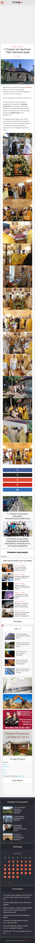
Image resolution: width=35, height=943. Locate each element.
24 (17, 873)
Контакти (27, 940)
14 (5, 869)
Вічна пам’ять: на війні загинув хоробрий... (21, 653)
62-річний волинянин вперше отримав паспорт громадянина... (22, 614)
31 (17, 877)
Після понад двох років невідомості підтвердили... (22, 662)
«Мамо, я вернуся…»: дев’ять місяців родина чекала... (22, 586)
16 (13, 869)
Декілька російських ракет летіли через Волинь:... (23, 670)
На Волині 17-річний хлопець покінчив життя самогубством (21, 605)
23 (13, 873)
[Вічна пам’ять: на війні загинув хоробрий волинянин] (10, 654)
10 (17, 865)
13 (30, 865)
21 (5, 873)
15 (9, 869)
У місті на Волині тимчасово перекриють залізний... (19, 810)
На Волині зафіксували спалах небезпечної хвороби (22, 577)
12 (26, 865)
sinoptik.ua (20, 776)
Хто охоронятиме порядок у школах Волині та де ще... (20, 568)
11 (21, 865)
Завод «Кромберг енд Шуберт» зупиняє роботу (23, 635)
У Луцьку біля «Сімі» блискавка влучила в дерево (21, 596)
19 (26, 869)
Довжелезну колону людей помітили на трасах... (23, 644)
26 (26, 873)
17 (17, 869)
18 (21, 869)
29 (9, 877)
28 (5, 877)
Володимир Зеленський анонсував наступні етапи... (20, 827)
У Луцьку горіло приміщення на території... (19, 818)
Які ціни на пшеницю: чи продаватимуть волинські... (19, 836)
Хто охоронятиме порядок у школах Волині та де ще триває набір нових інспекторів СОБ (17, 897)
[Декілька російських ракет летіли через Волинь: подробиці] (10, 671)
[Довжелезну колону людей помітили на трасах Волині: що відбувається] (10, 645)
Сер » (9, 882)
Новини (20, 47)
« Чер (4, 882)
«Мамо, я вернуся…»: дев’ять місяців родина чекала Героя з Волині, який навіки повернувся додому (17, 910)
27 (30, 873)
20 (30, 869)
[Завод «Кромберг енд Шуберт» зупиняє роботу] (10, 636)
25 (21, 873)
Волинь (14, 47)
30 (13, 877)
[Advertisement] (17, 23)
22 (9, 873)
